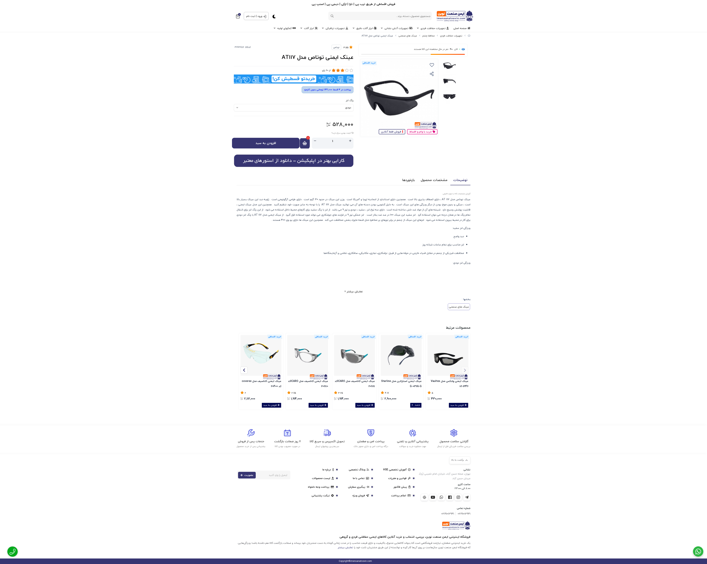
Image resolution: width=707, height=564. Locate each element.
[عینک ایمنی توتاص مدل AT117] (456, 525)
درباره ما (326, 469)
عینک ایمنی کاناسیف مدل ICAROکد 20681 (355, 383)
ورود (259, 16)
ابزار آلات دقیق (364, 28)
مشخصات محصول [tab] (434, 180)
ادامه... (416, 405)
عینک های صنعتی (407, 36)
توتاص (336, 47)
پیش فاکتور (400, 487)
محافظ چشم (428, 36)
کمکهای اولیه (284, 28)
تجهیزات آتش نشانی (396, 28)
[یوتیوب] (433, 497)
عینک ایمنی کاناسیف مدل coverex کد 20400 (261, 383)
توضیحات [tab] (460, 180)
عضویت (248, 475)
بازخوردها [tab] (408, 180)
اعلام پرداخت (398, 495)
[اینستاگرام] (458, 497)
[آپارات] (424, 497)
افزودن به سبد (266, 143)
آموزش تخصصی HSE (395, 469)
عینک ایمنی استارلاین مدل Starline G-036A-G (401, 383)
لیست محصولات (321, 478)
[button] (244, 370)
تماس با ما (359, 478)
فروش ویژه (358, 495)
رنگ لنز (350, 100)
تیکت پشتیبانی (321, 495)
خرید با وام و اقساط (420, 131)
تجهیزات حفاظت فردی (433, 28)
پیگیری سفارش (356, 487)
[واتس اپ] (441, 497)
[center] (332, 16)
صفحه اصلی (460, 28)
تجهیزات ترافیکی (335, 28)
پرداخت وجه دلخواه (318, 487)
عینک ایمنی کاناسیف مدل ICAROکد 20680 (308, 383)
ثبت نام (250, 16)
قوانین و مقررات (397, 478)
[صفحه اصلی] (469, 36)
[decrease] (315, 141)
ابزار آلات (309, 28)
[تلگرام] (466, 497)
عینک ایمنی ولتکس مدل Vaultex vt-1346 (449, 383)
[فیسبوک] (449, 497)
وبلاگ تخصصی (357, 469)
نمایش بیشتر (354, 291)
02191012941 (464, 514)
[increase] (350, 141)
